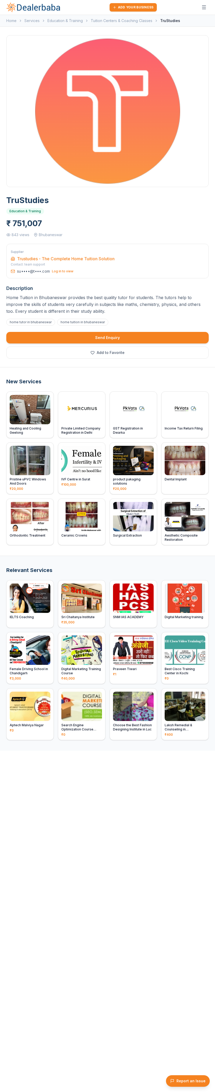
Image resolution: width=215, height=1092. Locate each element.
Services (32, 20)
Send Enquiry (107, 337)
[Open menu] (204, 7)
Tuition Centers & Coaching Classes (121, 20)
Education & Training (65, 20)
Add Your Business (136, 7)
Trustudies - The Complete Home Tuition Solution (66, 258)
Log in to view (62, 271)
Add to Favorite (111, 352)
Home (11, 20)
